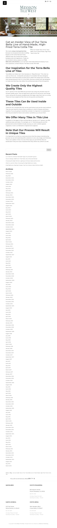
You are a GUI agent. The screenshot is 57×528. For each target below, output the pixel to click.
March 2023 (9, 216)
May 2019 (8, 314)
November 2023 (10, 199)
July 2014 (8, 438)
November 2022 (10, 224)
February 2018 (9, 346)
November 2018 (10, 327)
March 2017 (9, 369)
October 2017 (9, 355)
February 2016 (9, 397)
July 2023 (8, 207)
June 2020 (8, 286)
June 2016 (8, 389)
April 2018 (8, 342)
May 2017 (8, 365)
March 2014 (9, 446)
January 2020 (9, 297)
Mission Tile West (25, 28)
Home (7, 472)
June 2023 (8, 210)
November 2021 (10, 250)
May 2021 (8, 263)
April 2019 (8, 316)
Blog (11, 472)
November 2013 (10, 455)
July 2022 (8, 233)
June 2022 (8, 235)
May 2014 (8, 442)
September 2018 (10, 331)
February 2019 (9, 320)
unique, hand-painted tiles (19, 51)
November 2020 (10, 276)
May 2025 (8, 175)
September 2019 (10, 305)
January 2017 (9, 374)
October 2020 (9, 278)
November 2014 (10, 429)
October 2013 (9, 457)
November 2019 (10, 301)
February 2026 (9, 173)
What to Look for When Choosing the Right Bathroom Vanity (21, 163)
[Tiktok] (47, 1)
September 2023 (10, 203)
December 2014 (10, 427)
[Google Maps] (50, 1)
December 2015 (10, 401)
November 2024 (10, 180)
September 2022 (10, 229)
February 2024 (9, 192)
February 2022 (9, 244)
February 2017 (9, 372)
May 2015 (8, 416)
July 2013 (8, 463)
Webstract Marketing (43, 523)
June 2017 (8, 363)
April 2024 (8, 190)
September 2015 (10, 408)
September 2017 (10, 357)
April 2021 (8, 265)
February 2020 (9, 295)
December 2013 (10, 453)
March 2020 (9, 293)
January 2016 (9, 399)
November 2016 (10, 378)
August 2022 (9, 231)
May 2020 (8, 288)
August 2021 (9, 256)
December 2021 (10, 248)
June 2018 (8, 337)
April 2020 (8, 291)
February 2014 (9, 448)
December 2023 (10, 197)
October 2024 (9, 182)
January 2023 (9, 220)
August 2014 (9, 436)
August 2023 (9, 205)
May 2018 (8, 340)
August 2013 (9, 461)
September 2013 (10, 459)
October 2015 (9, 406)
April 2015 (8, 419)
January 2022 (9, 246)
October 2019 (9, 303)
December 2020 (10, 273)
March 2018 (9, 344)
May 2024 (8, 188)
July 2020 (8, 284)
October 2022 (9, 227)
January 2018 (9, 348)
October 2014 (9, 431)
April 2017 (8, 367)
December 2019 (10, 299)
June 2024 (8, 186)
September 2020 (10, 280)
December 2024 (10, 178)
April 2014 (8, 444)
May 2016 (8, 391)
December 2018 (10, 325)
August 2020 (9, 282)
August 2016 (9, 384)
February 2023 (9, 218)
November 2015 (10, 404)
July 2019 (8, 310)
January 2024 (9, 195)
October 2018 (9, 329)
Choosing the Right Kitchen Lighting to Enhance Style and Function (23, 161)
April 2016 (8, 393)
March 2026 (9, 171)
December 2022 (10, 222)
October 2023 (9, 201)
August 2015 (9, 410)
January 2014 (9, 451)
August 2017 (9, 359)
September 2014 (10, 433)
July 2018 (8, 335)
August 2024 (9, 184)
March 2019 (9, 318)
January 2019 (9, 323)
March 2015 (8, 421)
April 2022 (8, 239)
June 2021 (8, 261)
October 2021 (9, 252)
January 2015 (9, 425)
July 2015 (8, 412)
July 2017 (8, 361)
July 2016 (8, 387)
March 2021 (9, 267)
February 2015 (9, 423)
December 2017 (10, 350)
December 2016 (10, 376)
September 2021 (10, 254)
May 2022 (8, 237)
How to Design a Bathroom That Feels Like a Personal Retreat (21, 158)
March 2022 (9, 241)
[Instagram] (46, 1)
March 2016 (9, 395)
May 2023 (8, 212)
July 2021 (8, 259)
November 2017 (10, 352)
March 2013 (9, 465)
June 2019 (8, 312)
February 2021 (9, 269)
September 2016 (10, 382)
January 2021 (9, 271)
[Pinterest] (49, 1)
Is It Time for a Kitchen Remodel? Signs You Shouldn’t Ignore (21, 156)
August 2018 (9, 333)
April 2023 (8, 214)
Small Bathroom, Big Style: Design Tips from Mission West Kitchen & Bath (24, 165)
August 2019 (9, 308)
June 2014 (8, 440)
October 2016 (9, 380)
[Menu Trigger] (5, 3)
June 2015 (8, 414)
